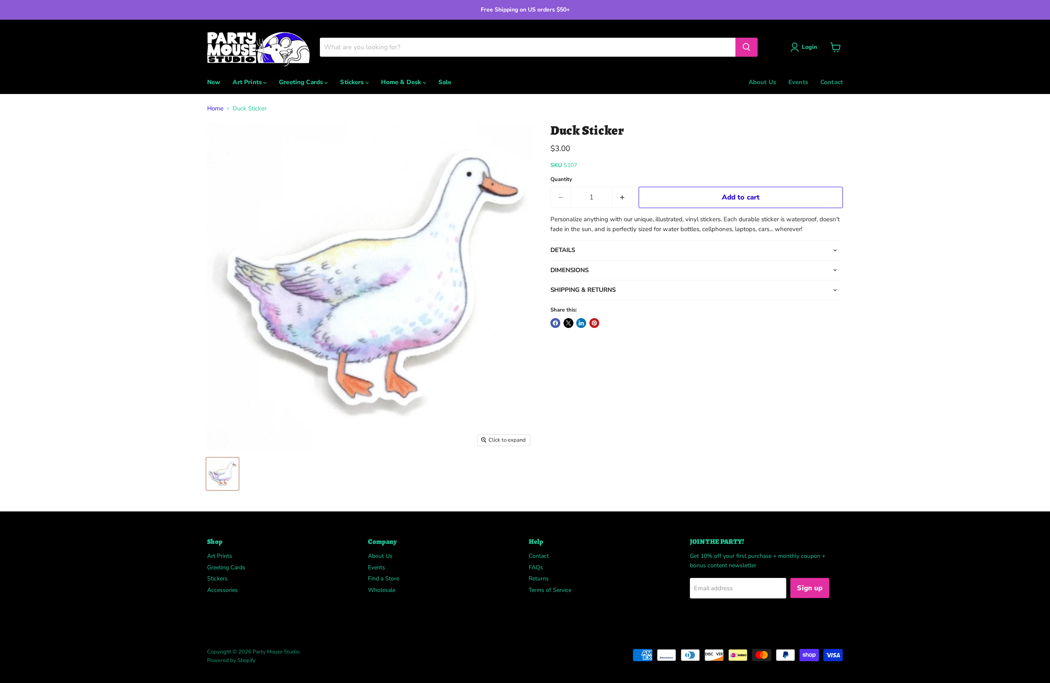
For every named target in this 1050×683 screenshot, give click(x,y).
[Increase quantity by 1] (623, 197)
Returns (539, 578)
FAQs (536, 567)
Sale (445, 82)
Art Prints (248, 82)
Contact (831, 82)
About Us (762, 82)
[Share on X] (568, 323)
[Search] (746, 47)
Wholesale (381, 590)
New (213, 82)
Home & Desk (402, 82)
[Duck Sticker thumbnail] (222, 474)
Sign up (809, 588)
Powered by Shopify (231, 660)
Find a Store (383, 578)
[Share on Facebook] (555, 323)
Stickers (352, 82)
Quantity (561, 179)
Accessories (222, 590)
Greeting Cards (301, 82)
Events (798, 82)
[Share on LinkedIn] (581, 323)
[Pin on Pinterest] (594, 323)
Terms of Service (550, 590)
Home (215, 108)
